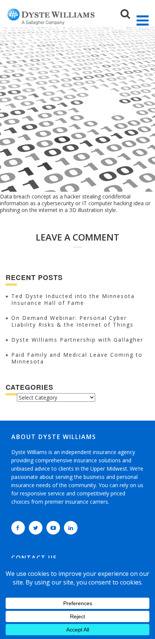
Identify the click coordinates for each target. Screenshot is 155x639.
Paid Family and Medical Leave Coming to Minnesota (77, 358)
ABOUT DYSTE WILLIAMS (53, 437)
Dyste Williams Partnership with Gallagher (77, 339)
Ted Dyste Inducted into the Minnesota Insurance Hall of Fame (73, 299)
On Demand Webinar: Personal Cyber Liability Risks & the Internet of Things (72, 321)
